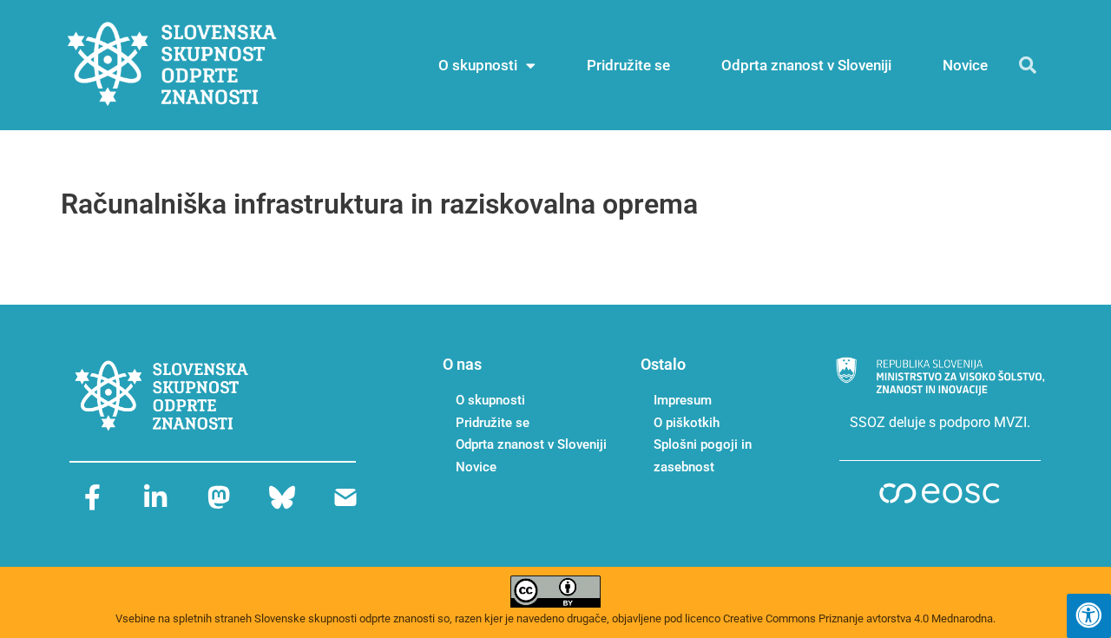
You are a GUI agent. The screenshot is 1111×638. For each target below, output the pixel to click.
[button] (1027, 65)
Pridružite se (628, 65)
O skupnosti (477, 65)
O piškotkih (687, 423)
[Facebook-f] (92, 497)
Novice (965, 65)
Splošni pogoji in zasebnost (703, 456)
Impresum (683, 400)
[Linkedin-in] (155, 497)
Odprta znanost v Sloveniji (806, 65)
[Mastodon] (219, 497)
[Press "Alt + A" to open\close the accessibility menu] (1089, 616)
